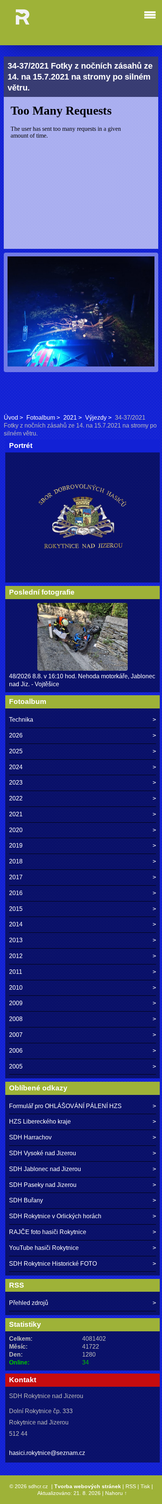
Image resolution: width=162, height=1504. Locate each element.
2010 (16, 987)
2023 (16, 782)
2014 (16, 924)
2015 (16, 909)
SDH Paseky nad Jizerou (42, 1185)
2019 (16, 845)
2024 (16, 767)
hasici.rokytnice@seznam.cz (47, 1453)
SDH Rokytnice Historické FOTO (53, 1263)
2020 (16, 830)
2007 (16, 1035)
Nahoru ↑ (116, 1493)
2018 (16, 861)
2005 (16, 1066)
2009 (16, 1003)
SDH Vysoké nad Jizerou (42, 1153)
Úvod (11, 417)
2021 (70, 417)
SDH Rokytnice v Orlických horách (55, 1216)
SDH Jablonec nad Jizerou (45, 1169)
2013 (16, 940)
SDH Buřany (26, 1200)
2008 (16, 1019)
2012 (16, 956)
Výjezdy (96, 417)
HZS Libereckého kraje (40, 1121)
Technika (21, 719)
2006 (16, 1050)
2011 (15, 972)
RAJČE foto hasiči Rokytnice (47, 1232)
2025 (16, 751)
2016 (16, 893)
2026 (16, 735)
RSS (130, 1486)
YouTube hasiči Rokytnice (44, 1248)
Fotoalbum (40, 417)
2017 (16, 877)
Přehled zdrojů (28, 1303)
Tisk (145, 1486)
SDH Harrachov (30, 1137)
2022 (16, 798)
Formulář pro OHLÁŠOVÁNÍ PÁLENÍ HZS (65, 1106)
